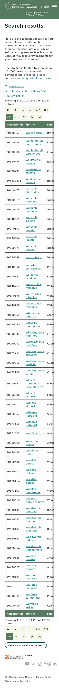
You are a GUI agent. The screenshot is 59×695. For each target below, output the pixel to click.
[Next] (32, 117)
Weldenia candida (32, 276)
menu (45, 6)
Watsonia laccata (31, 228)
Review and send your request (25, 645)
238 (45, 109)
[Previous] (15, 109)
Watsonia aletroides (32, 190)
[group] (29, 369)
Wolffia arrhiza (35, 433)
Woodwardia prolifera (33, 529)
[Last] (39, 117)
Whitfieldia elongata (33, 314)
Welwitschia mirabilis (33, 286)
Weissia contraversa (33, 266)
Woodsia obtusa (31, 461)
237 (38, 109)
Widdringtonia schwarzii (35, 353)
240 (17, 117)
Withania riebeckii (31, 414)
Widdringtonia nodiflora (35, 334)
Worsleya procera (31, 557)
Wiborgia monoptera (33, 324)
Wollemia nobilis (32, 442)
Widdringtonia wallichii (35, 362)
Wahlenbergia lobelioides (34, 152)
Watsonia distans (31, 219)
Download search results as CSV (25, 91)
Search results (24, 25)
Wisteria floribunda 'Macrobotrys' (34, 383)
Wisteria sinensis (31, 394)
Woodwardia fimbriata (33, 509)
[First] (8, 109)
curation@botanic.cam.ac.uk (33, 78)
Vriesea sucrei (35, 132)
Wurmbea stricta (32, 605)
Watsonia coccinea (31, 209)
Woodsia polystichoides (35, 500)
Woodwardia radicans (33, 538)
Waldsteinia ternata (33, 161)
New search (16, 86)
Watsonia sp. (34, 257)
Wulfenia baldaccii (31, 576)
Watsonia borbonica (32, 199)
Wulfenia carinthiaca (33, 596)
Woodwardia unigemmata (34, 548)
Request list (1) (14, 95)
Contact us (25, 681)
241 (24, 117)
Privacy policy (12, 681)
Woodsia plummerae (33, 490)
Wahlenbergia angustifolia (34, 142)
